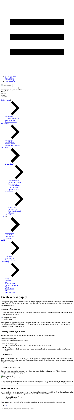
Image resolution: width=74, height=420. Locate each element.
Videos (7, 287)
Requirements (9, 116)
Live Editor (4, 147)
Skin (6, 282)
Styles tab (11, 213)
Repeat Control (9, 236)
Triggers (3, 216)
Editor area (8, 214)
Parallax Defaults (13, 189)
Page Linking (12, 184)
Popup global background (12, 145)
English (9, 85)
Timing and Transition (15, 182)
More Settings (5, 261)
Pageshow (8, 280)
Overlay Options (10, 144)
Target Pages (8, 256)
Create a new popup (11, 122)
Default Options (9, 289)
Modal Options (9, 142)
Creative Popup (9, 80)
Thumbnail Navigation (11, 285)
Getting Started (5, 100)
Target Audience (10, 258)
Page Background (13, 180)
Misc (6, 290)
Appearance (4, 123)
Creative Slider (9, 78)
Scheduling (8, 238)
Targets (3, 240)
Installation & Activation (12, 118)
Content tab (12, 207)
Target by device (10, 260)
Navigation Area (10, 283)
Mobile (7, 278)
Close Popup (8, 234)
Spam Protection (10, 81)
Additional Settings (14, 186)
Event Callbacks (10, 292)
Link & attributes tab (14, 211)
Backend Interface (10, 120)
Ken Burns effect (13, 187)
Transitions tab (12, 209)
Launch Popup (9, 233)
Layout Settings (9, 140)
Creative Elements (10, 76)
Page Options (9, 164)
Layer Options (9, 191)
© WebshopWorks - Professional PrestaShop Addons (18, 408)
